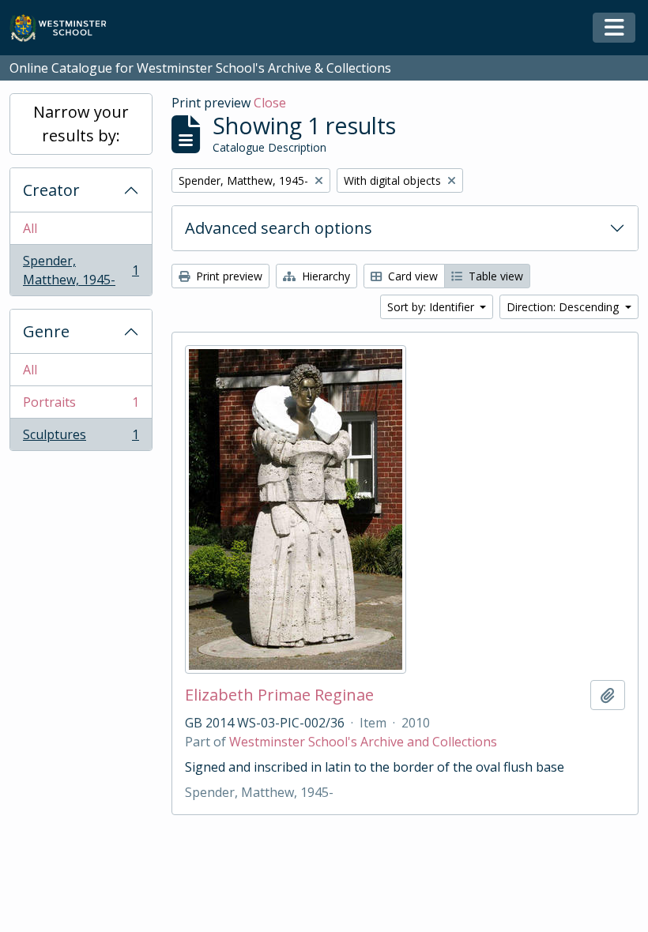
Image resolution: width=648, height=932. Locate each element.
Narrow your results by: (81, 123)
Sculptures (80, 438)
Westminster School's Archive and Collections (363, 741)
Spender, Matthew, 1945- (80, 270)
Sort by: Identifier (432, 306)
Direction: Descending (564, 306)
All (30, 228)
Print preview (227, 276)
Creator (51, 190)
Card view (411, 276)
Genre (46, 331)
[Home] (65, 28)
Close (270, 102)
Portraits (80, 406)
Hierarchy (324, 276)
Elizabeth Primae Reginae (279, 695)
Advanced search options (278, 228)
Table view (494, 276)
